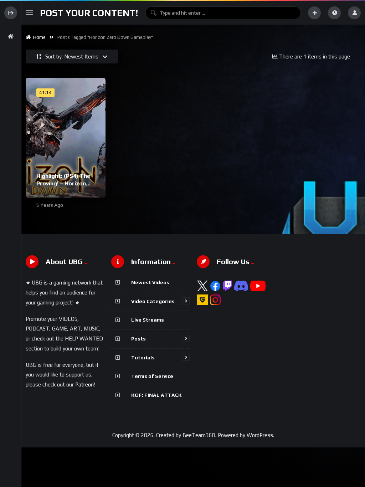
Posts (138, 339)
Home (38, 37)
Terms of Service (152, 376)
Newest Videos (150, 282)
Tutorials (143, 357)
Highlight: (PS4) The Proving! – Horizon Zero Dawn (63, 184)
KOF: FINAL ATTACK (156, 395)
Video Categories (153, 301)
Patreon (84, 384)
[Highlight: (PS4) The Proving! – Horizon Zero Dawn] (66, 138)
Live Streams (147, 320)
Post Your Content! (89, 12)
